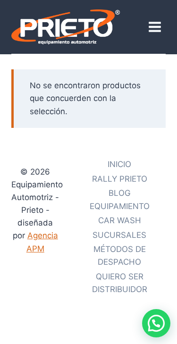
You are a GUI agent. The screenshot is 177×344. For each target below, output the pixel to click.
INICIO (119, 164)
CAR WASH (119, 220)
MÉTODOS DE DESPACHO (119, 255)
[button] (156, 323)
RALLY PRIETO (119, 179)
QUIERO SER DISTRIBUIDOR (119, 283)
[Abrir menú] (154, 26)
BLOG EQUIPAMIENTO (120, 199)
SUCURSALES (119, 235)
